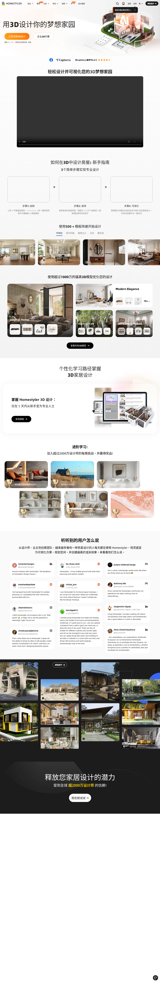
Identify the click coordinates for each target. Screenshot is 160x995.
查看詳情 (19, 684)
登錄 (129, 3)
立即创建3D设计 (17, 36)
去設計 (28, 189)
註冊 (135, 3)
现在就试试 (78, 798)
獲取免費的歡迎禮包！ (123, 10)
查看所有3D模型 (78, 345)
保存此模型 (40, 310)
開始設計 (150, 3)
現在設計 (39, 252)
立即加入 (26, 474)
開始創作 (58, 667)
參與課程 (19, 419)
